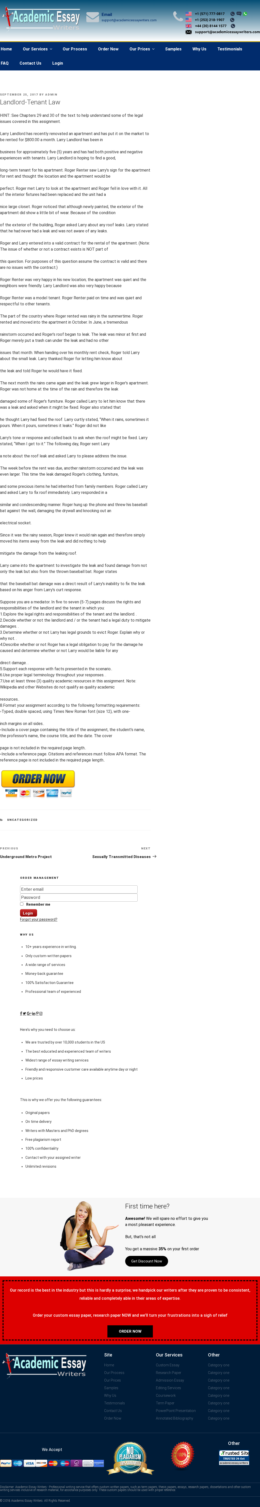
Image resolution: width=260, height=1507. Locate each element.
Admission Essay (170, 1380)
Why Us (199, 49)
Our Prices (139, 49)
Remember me (37, 904)
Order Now (108, 49)
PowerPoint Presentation (176, 1411)
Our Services (35, 49)
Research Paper (168, 1373)
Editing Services (168, 1388)
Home (109, 1365)
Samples (173, 49)
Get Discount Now (146, 1261)
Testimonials (229, 49)
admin (51, 94)
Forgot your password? (38, 919)
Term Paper (165, 1403)
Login (57, 63)
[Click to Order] (38, 798)
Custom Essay (168, 1365)
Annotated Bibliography (174, 1418)
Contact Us (30, 63)
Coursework (166, 1395)
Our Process (75, 49)
